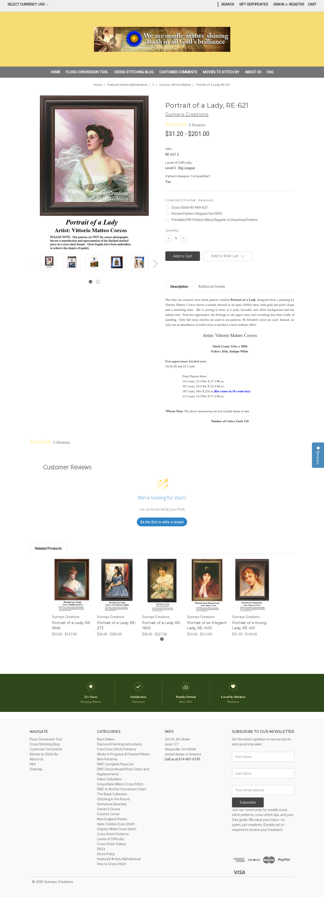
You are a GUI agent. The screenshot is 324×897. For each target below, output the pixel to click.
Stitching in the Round (113, 799)
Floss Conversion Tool (87, 72)
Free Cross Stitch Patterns (116, 749)
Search (227, 4)
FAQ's (101, 849)
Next (155, 263)
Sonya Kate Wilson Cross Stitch (120, 784)
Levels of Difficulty (110, 839)
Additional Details (211, 286)
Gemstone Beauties (112, 804)
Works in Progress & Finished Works (123, 754)
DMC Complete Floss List (115, 764)
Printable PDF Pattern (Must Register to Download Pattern (214, 220)
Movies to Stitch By (221, 72)
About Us (253, 72)
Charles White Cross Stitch (116, 829)
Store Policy (106, 854)
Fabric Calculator (109, 779)
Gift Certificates (253, 4)
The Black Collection (112, 794)
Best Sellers (106, 739)
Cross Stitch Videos (111, 844)
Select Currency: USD (27, 4)
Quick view (71, 581)
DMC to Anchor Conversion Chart (121, 789)
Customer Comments (178, 72)
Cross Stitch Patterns (113, 834)
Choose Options (71, 589)
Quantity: (172, 230)
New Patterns (107, 759)
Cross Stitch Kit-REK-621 (189, 207)
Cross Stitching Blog (134, 72)
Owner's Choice (108, 809)
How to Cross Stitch (111, 864)
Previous (33, 263)
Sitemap (36, 769)
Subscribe (248, 802)
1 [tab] (90, 281)
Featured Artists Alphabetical (119, 859)
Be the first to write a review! (162, 522)
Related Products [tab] (48, 548)
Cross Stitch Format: (189, 200)
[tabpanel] (49, 263)
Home (55, 72)
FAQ (270, 72)
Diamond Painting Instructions (119, 744)
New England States (112, 819)
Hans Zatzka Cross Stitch (116, 824)
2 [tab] (98, 281)
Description (179, 286)
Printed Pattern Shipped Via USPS (196, 214)
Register (296, 4)
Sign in (278, 4)
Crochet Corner (108, 814)
